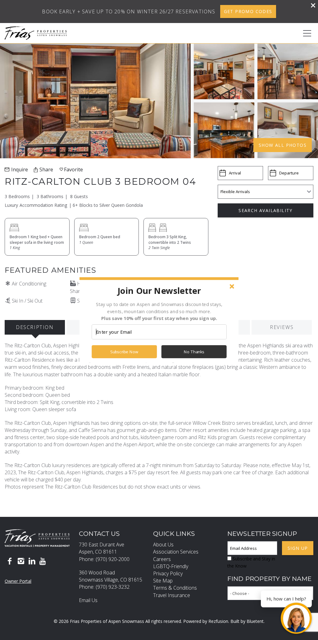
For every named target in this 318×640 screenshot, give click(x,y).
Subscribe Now (124, 352)
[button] (159, 290)
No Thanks (194, 352)
